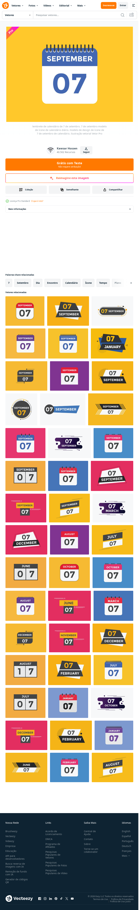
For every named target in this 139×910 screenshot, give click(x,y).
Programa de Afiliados (52, 844)
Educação (10, 850)
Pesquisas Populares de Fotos (55, 863)
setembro (22, 282)
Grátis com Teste (69, 164)
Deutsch (124, 845)
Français (124, 850)
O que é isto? (37, 201)
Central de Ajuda (88, 832)
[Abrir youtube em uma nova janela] (72, 897)
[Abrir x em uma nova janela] (66, 897)
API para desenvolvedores (15, 856)
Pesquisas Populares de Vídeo (52, 872)
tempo (103, 282)
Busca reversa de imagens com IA (15, 864)
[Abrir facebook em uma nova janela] (39, 897)
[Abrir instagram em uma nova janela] (45, 897)
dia (38, 282)
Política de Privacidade (119, 898)
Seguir (86, 152)
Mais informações (17, 208)
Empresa (10, 845)
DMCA (48, 838)
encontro (52, 282)
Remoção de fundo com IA (16, 872)
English (123, 830)
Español (123, 835)
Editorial (64, 5)
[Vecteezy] (5, 5)
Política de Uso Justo (117, 900)
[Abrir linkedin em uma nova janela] (50, 897)
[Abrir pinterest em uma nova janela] (56, 897)
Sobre (86, 843)
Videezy (9, 840)
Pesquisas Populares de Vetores (52, 853)
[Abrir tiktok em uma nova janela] (61, 897)
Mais (80, 5)
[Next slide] (125, 282)
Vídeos (47, 5)
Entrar (123, 5)
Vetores (16, 5)
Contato (87, 838)
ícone (88, 282)
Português (125, 840)
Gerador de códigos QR (16, 880)
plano (118, 282)
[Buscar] (123, 15)
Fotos (32, 5)
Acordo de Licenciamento (53, 832)
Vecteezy (10, 835)
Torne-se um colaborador (90, 849)
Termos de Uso (98, 898)
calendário (71, 282)
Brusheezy (11, 830)
